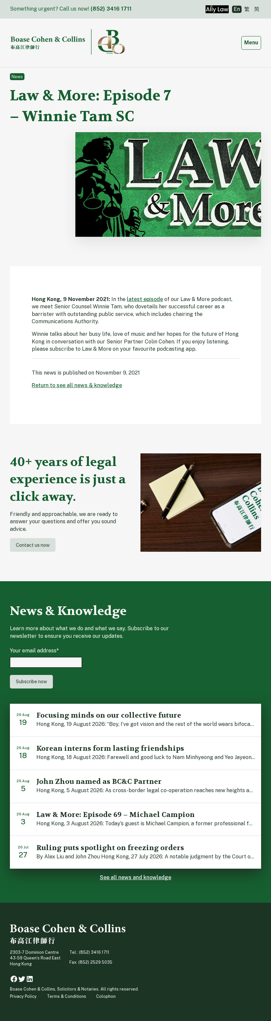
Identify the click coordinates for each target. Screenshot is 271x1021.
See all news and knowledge (135, 877)
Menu (252, 42)
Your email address (34, 650)
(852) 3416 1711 (111, 9)
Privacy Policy (23, 996)
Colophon (106, 996)
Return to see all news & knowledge (77, 385)
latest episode (145, 299)
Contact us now (33, 545)
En (237, 9)
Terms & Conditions (66, 996)
